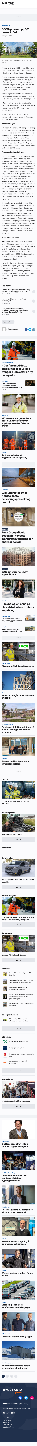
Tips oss (6, 1418)
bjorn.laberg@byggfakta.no (19, 1408)
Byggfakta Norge (8, 322)
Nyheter (5, 25)
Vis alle (18, 839)
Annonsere (7, 1420)
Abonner (6, 1422)
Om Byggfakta (8, 1427)
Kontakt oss (7, 1425)
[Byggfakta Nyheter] (8, 4)
